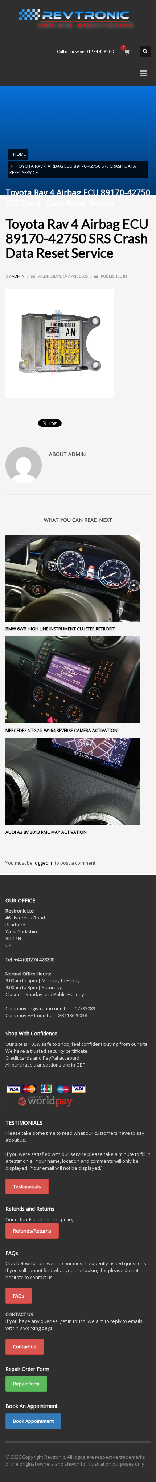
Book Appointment (33, 1421)
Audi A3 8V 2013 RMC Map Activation (46, 832)
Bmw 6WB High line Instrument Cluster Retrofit (60, 629)
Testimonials (27, 1186)
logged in (44, 863)
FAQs (18, 1295)
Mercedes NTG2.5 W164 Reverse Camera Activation (61, 730)
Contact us (24, 1346)
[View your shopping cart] (126, 51)
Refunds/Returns (32, 1230)
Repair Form (26, 1383)
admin (18, 276)
